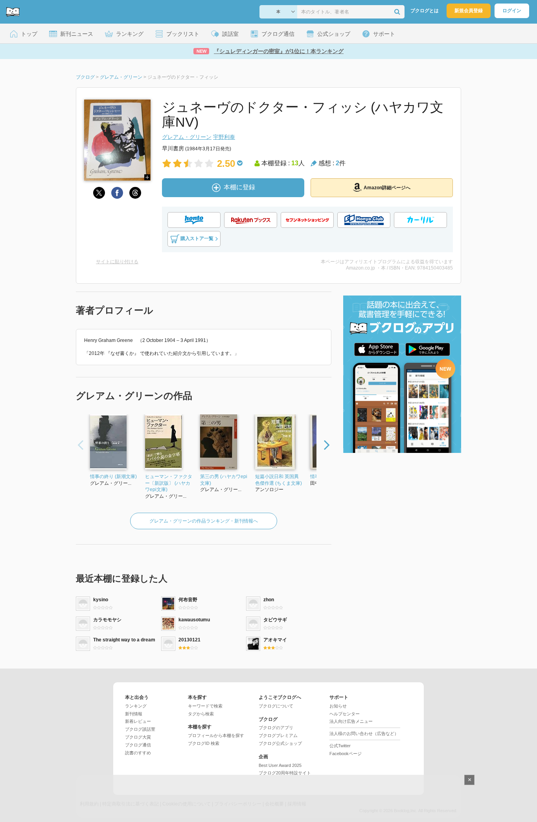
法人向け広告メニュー (351, 721)
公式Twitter (340, 745)
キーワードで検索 (205, 706)
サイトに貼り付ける (117, 261)
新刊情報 (133, 713)
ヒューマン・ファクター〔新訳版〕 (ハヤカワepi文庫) (168, 483)
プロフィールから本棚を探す (216, 735)
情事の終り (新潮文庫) (113, 476)
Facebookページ (345, 753)
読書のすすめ (138, 752)
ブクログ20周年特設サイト (285, 772)
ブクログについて (276, 706)
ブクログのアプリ (276, 727)
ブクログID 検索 (203, 743)
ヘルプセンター (344, 713)
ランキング (136, 706)
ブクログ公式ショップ (280, 743)
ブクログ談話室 (140, 729)
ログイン (511, 10)
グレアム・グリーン (186, 137)
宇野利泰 (224, 137)
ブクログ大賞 (138, 737)
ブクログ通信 (138, 745)
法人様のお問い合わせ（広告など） (364, 733)
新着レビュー (138, 721)
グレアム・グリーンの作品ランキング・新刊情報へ (203, 521)
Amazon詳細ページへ (387, 187)
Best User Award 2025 (280, 765)
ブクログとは (424, 10)
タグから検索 (201, 713)
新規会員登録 (468, 10)
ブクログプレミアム (278, 735)
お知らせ (338, 706)
